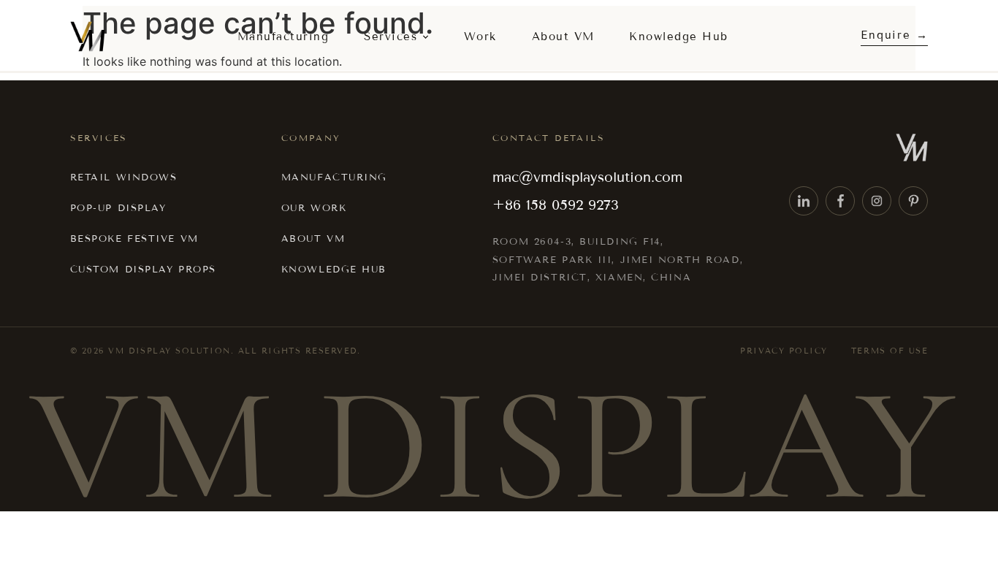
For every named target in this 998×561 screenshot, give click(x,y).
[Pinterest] (913, 200)
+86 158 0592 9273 (555, 204)
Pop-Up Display (118, 208)
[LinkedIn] (803, 200)
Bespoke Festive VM (134, 239)
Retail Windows (124, 177)
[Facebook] (840, 200)
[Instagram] (876, 200)
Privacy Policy (784, 351)
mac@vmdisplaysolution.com (587, 177)
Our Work (313, 208)
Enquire (886, 35)
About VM (563, 36)
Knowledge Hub (678, 36)
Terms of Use (889, 351)
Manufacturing (283, 36)
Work (480, 36)
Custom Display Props (143, 269)
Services (390, 36)
